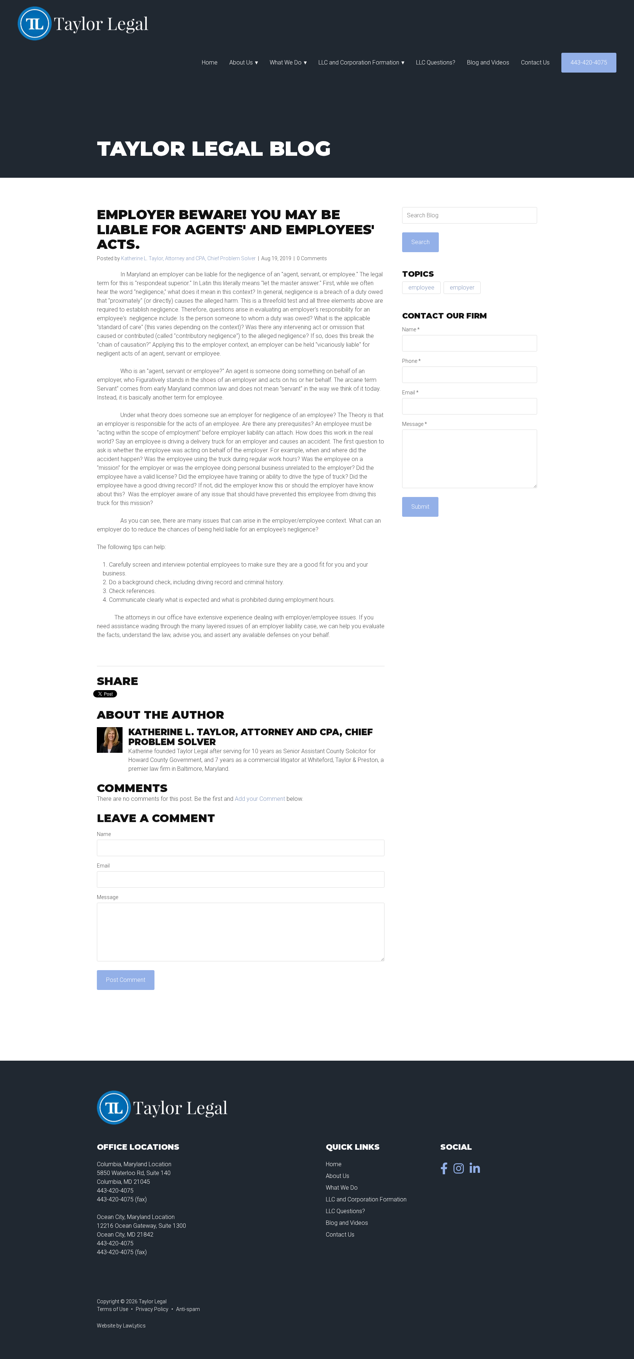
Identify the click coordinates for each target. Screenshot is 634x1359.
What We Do (286, 62)
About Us (241, 62)
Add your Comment (260, 798)
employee (421, 287)
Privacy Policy (152, 1309)
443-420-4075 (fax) (122, 1199)
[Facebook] (445, 1170)
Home (210, 62)
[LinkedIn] (476, 1170)
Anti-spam (188, 1309)
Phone (411, 361)
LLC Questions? (435, 62)
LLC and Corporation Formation (358, 62)
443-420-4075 (589, 62)
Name (104, 834)
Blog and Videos (488, 62)
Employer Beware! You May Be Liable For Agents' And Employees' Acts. (235, 229)
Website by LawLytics (121, 1326)
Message (107, 897)
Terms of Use (112, 1309)
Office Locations (138, 1147)
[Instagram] (460, 1170)
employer (462, 287)
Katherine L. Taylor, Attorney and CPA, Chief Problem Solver (188, 258)
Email (103, 866)
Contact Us (535, 62)
